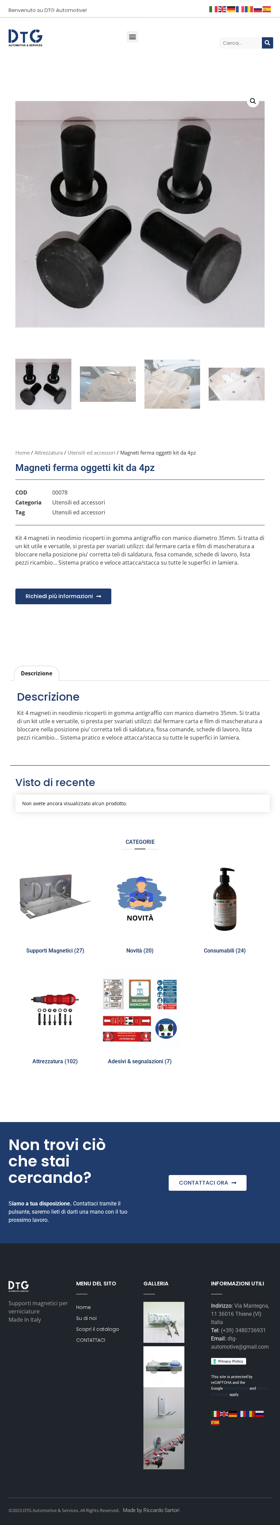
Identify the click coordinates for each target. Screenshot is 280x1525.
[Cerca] (267, 43)
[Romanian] (251, 1413)
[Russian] (259, 1413)
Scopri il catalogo (97, 1329)
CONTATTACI (90, 1340)
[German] (233, 1413)
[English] (224, 1413)
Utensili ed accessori (91, 452)
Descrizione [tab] (36, 673)
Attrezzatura (48, 452)
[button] (132, 36)
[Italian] (215, 1413)
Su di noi (86, 1318)
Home (22, 452)
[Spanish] (215, 1422)
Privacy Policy (236, 1388)
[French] (242, 1413)
